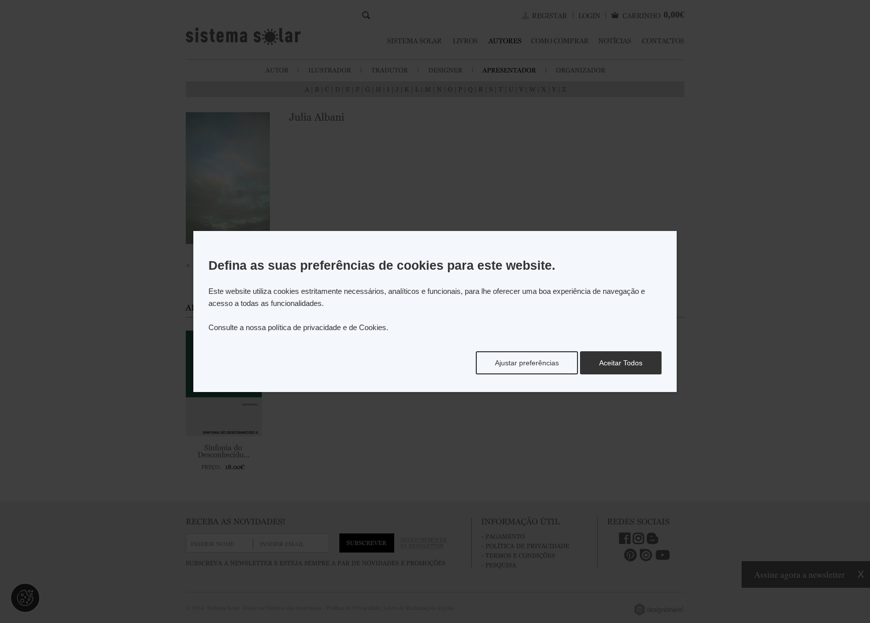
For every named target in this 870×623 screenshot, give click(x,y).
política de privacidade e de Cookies (327, 327)
